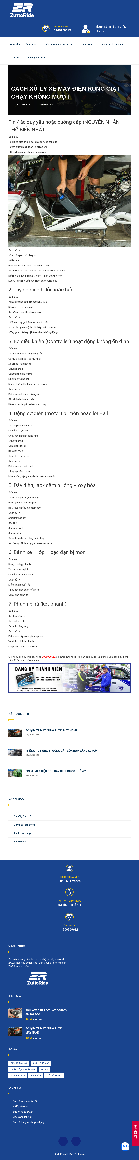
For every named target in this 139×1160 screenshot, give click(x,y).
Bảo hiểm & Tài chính (112, 44)
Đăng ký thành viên (24, 824)
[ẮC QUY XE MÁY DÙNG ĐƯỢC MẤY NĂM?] (15, 735)
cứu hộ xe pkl (54, 1075)
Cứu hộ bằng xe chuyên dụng (28, 1122)
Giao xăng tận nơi (22, 1117)
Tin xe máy (20, 841)
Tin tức (15, 57)
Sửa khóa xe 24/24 (23, 1111)
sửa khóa (35, 1075)
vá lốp (44, 1069)
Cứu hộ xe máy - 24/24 (25, 1101)
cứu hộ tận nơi (19, 1063)
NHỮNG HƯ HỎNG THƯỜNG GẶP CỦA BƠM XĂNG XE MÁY (61, 750)
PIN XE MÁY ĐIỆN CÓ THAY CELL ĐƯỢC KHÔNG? (56, 771)
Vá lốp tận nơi (20, 1106)
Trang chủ (14, 44)
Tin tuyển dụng (22, 833)
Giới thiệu (30, 44)
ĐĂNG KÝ (135, 1132)
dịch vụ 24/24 (18, 1075)
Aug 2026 (33, 1019)
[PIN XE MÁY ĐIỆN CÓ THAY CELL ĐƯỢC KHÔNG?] (15, 776)
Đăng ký (100, 31)
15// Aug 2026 (32, 735)
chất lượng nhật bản (23, 1069)
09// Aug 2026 (32, 755)
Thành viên (86, 44)
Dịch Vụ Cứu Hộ (22, 816)
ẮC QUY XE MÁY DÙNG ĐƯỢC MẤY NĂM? (51, 730)
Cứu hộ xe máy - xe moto (58, 44)
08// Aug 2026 (32, 775)
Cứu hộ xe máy (41, 1063)
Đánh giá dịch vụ (37, 57)
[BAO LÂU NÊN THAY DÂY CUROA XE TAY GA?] (15, 1014)
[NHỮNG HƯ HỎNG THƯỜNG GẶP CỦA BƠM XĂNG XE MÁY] (15, 755)
